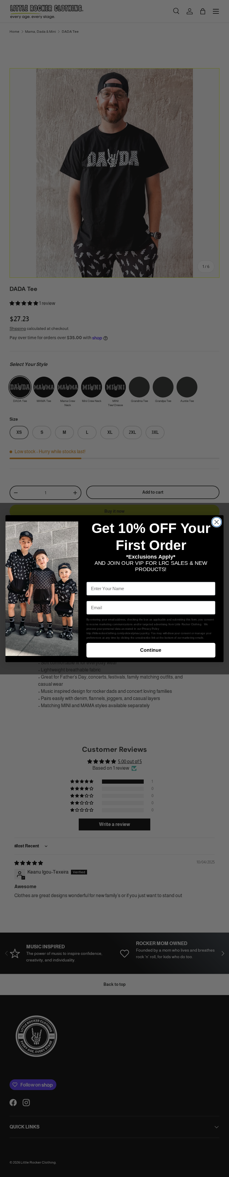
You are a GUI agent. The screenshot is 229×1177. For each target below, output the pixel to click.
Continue (150, 650)
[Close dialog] (216, 522)
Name (92, 577)
